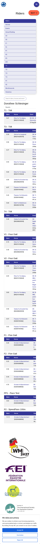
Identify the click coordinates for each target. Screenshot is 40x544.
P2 (6, 54)
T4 (6, 77)
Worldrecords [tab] (9, 88)
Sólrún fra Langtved (20, 134)
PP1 (6, 62)
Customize (20, 535)
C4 (6, 36)
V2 (6, 84)
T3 (6, 73)
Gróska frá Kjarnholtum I (21, 343)
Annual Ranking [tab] (10, 32)
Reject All (20, 540)
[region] (20, 529)
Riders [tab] (7, 21)
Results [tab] (8, 107)
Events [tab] (7, 28)
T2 (6, 69)
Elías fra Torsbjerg (19, 118)
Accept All (20, 530)
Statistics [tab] (8, 92)
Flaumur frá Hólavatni (20, 187)
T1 (6, 66)
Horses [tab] (7, 24)
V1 (6, 81)
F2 (6, 47)
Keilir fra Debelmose (20, 203)
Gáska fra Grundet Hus (21, 179)
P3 (6, 58)
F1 (6, 43)
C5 (6, 39)
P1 (6, 51)
